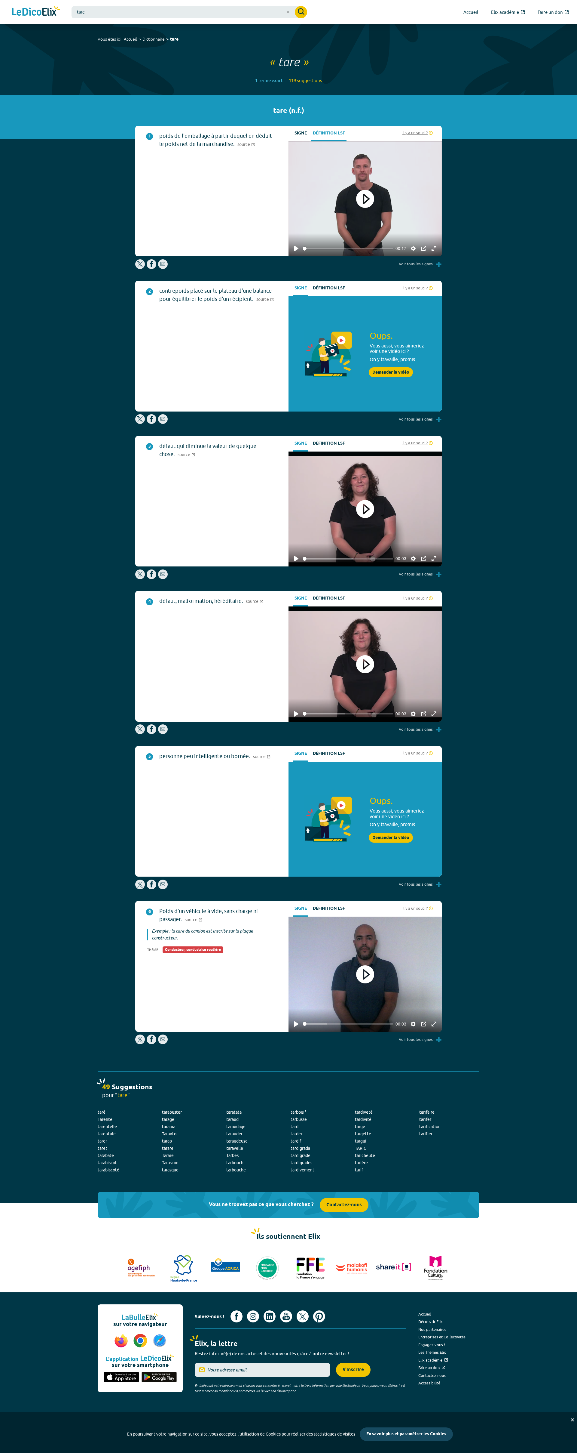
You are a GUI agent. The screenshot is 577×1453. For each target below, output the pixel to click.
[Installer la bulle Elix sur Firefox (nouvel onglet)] (122, 1341)
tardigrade (300, 1155)
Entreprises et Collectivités (442, 1336)
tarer (102, 1141)
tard (294, 1126)
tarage (168, 1119)
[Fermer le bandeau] (572, 1419)
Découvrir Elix (430, 1321)
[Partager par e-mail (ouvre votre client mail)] (163, 267)
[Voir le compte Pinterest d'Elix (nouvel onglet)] (319, 1316)
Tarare (168, 1155)
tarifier (425, 1133)
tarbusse (299, 1119)
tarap (167, 1141)
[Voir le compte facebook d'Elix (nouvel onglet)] (236, 1316)
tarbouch (234, 1162)
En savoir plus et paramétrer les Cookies (406, 1434)
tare (174, 39)
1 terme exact (269, 80)
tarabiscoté (108, 1170)
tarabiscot (107, 1162)
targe (360, 1126)
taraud (232, 1119)
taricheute (365, 1155)
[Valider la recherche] (301, 12)
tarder (296, 1133)
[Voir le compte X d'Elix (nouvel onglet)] (303, 1316)
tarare (167, 1148)
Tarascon (170, 1162)
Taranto (169, 1133)
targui (360, 1141)
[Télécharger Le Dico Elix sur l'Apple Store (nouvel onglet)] (121, 1377)
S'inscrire (353, 1370)
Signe (301, 133)
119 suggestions (305, 80)
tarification (430, 1126)
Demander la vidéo (390, 372)
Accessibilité (429, 1383)
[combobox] (189, 12)
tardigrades (301, 1162)
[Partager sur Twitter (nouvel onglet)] (140, 267)
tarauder (234, 1133)
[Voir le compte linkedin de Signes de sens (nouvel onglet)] (270, 1316)
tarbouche (236, 1170)
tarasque (170, 1170)
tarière (361, 1162)
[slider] (348, 248)
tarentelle (107, 1126)
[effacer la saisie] (288, 12)
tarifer (425, 1119)
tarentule (107, 1133)
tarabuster (172, 1112)
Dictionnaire (153, 39)
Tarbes (232, 1155)
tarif (359, 1170)
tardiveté (364, 1112)
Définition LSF (329, 133)
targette (363, 1133)
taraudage (236, 1126)
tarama (168, 1126)
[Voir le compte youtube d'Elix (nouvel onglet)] (286, 1316)
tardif (296, 1141)
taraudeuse (237, 1141)
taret (102, 1148)
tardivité (363, 1119)
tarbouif (298, 1112)
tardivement (302, 1170)
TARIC (360, 1148)
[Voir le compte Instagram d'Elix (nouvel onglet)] (253, 1316)
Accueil (130, 39)
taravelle (234, 1148)
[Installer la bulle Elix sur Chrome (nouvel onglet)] (141, 1341)
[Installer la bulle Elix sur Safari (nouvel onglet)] (159, 1341)
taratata (234, 1112)
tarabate (106, 1155)
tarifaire (427, 1112)
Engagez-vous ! (431, 1344)
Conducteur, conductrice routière (193, 949)
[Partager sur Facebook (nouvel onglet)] (151, 267)
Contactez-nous (344, 1205)
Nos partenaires (432, 1329)
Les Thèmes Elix (432, 1352)
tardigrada (300, 1148)
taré (101, 1112)
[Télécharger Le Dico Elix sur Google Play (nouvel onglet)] (159, 1377)
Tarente (105, 1119)
